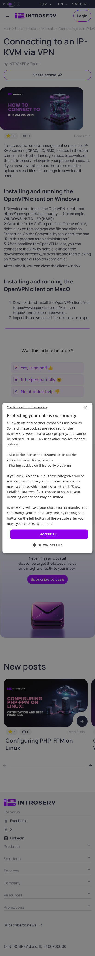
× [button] (85, 408)
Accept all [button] (49, 534)
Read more (44, 523)
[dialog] (47, 478)
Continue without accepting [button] (27, 407)
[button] (47, 545)
